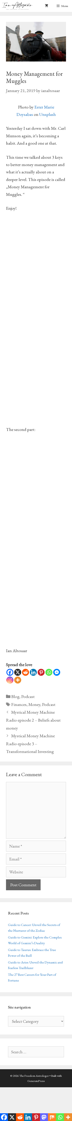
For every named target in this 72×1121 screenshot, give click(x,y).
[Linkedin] (33, 672)
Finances (19, 704)
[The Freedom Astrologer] (18, 6)
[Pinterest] (41, 672)
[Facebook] (9, 672)
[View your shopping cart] (46, 6)
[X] (17, 672)
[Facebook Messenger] (56, 672)
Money (34, 704)
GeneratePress (36, 1081)
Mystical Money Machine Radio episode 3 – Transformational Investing (30, 743)
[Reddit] (25, 672)
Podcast (28, 696)
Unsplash (47, 114)
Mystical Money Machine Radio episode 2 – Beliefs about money (33, 720)
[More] (17, 680)
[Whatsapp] (48, 672)
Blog (15, 696)
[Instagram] (9, 680)
